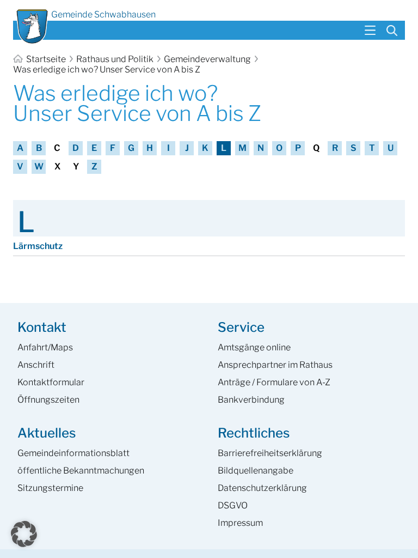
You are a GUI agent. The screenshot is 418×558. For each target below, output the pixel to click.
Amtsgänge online (254, 347)
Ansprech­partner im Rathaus (275, 365)
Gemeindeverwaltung (207, 59)
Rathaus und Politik (114, 59)
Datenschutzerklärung (262, 488)
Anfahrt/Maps (45, 347)
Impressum (240, 523)
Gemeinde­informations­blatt (73, 453)
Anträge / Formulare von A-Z (274, 382)
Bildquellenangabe (255, 470)
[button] (24, 534)
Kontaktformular (50, 382)
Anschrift (35, 365)
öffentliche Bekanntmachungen (80, 470)
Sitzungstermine (50, 488)
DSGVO (233, 505)
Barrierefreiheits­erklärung (270, 453)
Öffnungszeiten (48, 400)
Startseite (45, 59)
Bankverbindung (251, 400)
